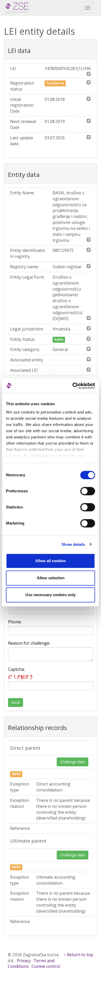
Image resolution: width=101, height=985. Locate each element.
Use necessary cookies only (50, 595)
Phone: (14, 622)
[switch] (87, 491)
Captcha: (16, 669)
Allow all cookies (50, 561)
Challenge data (72, 761)
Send (15, 702)
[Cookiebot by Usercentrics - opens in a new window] (72, 385)
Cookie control (46, 966)
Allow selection (50, 578)
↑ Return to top (78, 955)
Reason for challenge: (29, 643)
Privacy (24, 960)
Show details (73, 544)
